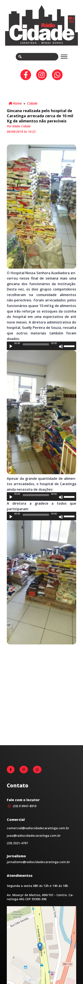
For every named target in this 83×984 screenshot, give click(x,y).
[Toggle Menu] (64, 57)
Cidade (32, 103)
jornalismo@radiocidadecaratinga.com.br (38, 862)
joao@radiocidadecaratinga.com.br (34, 836)
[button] (40, 946)
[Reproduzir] (11, 346)
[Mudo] (61, 346)
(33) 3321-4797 (17, 843)
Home (17, 103)
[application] (41, 346)
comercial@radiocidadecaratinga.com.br (38, 828)
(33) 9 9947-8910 (24, 806)
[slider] (70, 346)
